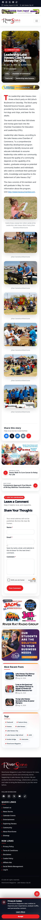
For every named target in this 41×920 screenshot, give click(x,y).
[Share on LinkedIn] (17, 436)
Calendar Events (9, 816)
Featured (8, 78)
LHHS (30, 735)
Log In (5, 870)
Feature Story (22, 722)
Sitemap (6, 836)
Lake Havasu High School (15, 735)
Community (7, 828)
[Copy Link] (28, 436)
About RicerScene (9, 832)
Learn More (20, 912)
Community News (13, 50)
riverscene (24, 739)
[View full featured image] (35, 35)
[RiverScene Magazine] (11, 21)
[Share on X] (12, 436)
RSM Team (27, 65)
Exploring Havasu (10, 824)
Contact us (7, 808)
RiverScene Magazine (14, 744)
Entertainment (8, 820)
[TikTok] (16, 2)
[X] (9, 2)
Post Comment (15, 588)
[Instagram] (6, 2)
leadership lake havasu (25, 78)
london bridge (11, 739)
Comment (11, 557)
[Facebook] (3, 2)
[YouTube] (13, 2)
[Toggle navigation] (36, 21)
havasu (9, 726)
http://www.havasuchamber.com (21, 192)
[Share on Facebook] (6, 436)
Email (9, 537)
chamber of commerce (21, 74)
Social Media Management (13, 867)
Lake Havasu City (12, 731)
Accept (20, 916)
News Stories (8, 812)
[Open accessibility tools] (37, 893)
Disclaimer (7, 855)
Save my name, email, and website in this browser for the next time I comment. (20, 550)
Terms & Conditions (10, 850)
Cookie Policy (8, 859)
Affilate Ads (7, 863)
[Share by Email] (23, 436)
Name (10, 527)
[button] (20, 208)
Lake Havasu (21, 726)
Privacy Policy (8, 846)
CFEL (7, 74)
